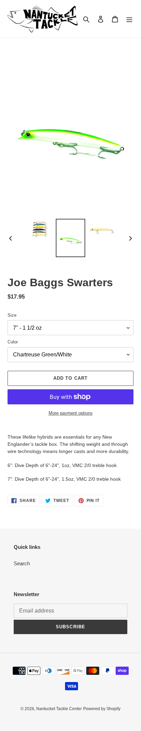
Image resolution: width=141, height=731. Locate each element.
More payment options (71, 413)
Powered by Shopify (101, 708)
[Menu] (129, 19)
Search (22, 563)
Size (12, 315)
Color (13, 341)
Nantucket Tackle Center (59, 708)
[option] (39, 229)
